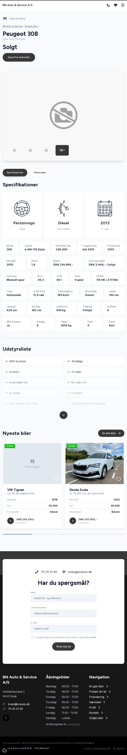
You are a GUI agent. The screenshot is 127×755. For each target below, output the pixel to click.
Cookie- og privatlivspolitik (97, 748)
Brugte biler (31, 26)
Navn (33, 592)
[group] (63, 115)
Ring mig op (63, 646)
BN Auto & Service (13, 26)
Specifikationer (15, 172)
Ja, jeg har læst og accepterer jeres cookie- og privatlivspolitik (65, 637)
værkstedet (73, 724)
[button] (111, 153)
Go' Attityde (118, 748)
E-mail (34, 623)
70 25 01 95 (48, 572)
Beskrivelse (40, 172)
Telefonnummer (38, 607)
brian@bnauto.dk (79, 572)
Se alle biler (109, 433)
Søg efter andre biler (19, 57)
